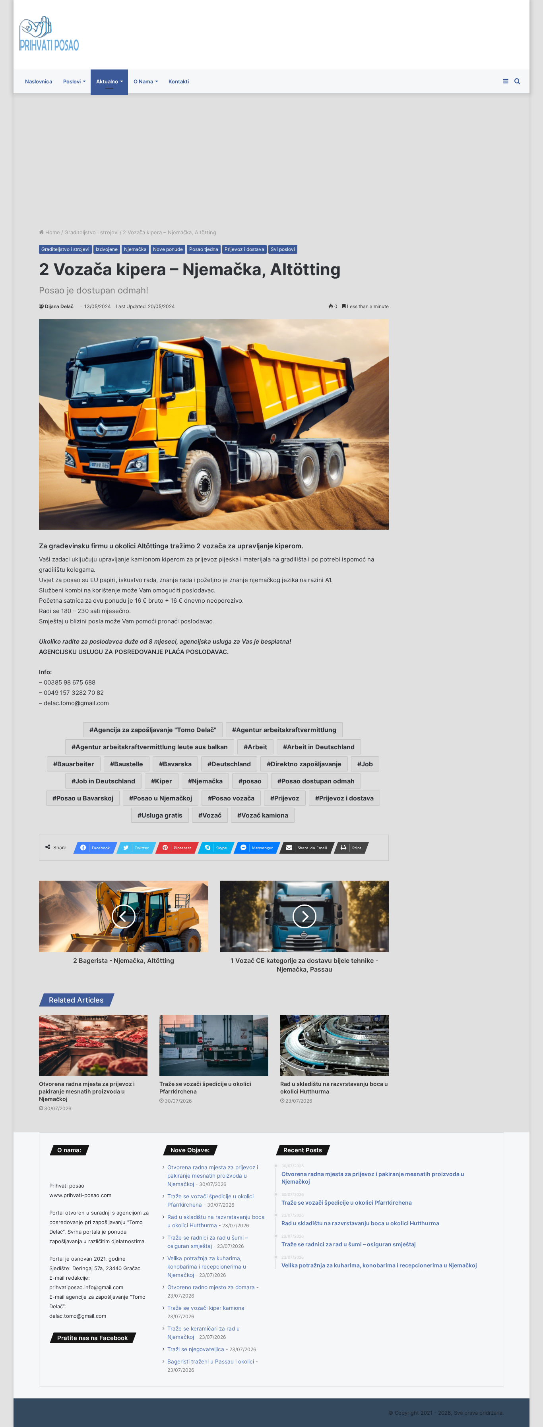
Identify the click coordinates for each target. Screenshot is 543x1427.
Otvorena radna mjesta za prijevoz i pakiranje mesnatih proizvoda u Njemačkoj (87, 1091)
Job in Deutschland (105, 781)
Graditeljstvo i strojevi (91, 232)
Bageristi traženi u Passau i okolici (210, 1361)
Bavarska (177, 764)
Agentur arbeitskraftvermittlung (286, 730)
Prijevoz (286, 798)
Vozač (211, 815)
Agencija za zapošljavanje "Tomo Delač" (154, 730)
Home (52, 232)
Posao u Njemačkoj (162, 798)
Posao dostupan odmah (318, 781)
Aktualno (107, 81)
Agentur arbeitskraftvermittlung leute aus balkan (152, 747)
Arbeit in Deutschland (321, 747)
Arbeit (257, 747)
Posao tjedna (203, 249)
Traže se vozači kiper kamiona (205, 1308)
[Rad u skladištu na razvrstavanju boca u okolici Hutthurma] (334, 1045)
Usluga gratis (162, 815)
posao (252, 781)
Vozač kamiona (264, 815)
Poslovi (72, 81)
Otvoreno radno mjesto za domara (211, 1287)
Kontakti (179, 81)
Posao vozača (233, 798)
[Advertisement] (271, 160)
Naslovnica (38, 81)
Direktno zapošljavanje (306, 764)
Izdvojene (107, 249)
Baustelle (128, 764)
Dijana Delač (59, 306)
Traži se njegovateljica (195, 1349)
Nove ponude (168, 249)
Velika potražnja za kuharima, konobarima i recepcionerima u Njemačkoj (206, 1266)
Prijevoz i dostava (244, 249)
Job (367, 764)
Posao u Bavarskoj (84, 798)
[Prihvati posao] (49, 35)
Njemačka (135, 249)
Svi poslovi (283, 249)
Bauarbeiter (75, 764)
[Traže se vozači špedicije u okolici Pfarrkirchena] (213, 1045)
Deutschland (231, 764)
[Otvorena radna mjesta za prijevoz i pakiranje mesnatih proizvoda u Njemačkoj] (93, 1045)
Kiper (163, 781)
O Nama (143, 81)
